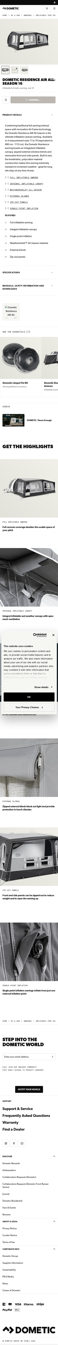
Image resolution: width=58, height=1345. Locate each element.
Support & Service (17, 1109)
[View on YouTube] (22, 1143)
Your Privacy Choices (27, 707)
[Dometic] (10, 8)
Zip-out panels (19, 202)
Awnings (28, 15)
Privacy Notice (9, 1228)
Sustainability (9, 1269)
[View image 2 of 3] (15, 70)
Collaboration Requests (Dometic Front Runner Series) (25, 1185)
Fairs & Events (9, 1207)
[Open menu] (54, 8)
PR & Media (17, 1276)
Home (4, 15)
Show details (41, 687)
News (15, 1283)
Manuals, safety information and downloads (23, 287)
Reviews (6, 1214)
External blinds (19, 196)
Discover (7, 1156)
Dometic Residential (22, 1200)
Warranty (10, 1122)
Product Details (12, 115)
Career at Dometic (21, 1290)
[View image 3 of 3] (24, 70)
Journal (5, 1194)
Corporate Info (10, 1249)
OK (29, 697)
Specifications (11, 272)
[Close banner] (53, 635)
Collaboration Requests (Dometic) (19, 1177)
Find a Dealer (13, 1129)
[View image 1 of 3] (5, 70)
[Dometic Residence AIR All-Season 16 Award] (11, 312)
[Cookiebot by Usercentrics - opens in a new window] (35, 635)
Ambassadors (9, 1170)
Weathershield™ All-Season (26, 190)
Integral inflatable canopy (26, 184)
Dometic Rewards (11, 1163)
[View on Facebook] (14, 1143)
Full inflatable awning (24, 178)
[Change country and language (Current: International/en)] (55, 2)
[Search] (47, 8)
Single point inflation (24, 209)
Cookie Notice (9, 1235)
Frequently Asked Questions (26, 1115)
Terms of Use (8, 1242)
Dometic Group (19, 1255)
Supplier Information (12, 1263)
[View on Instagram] (5, 1143)
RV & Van (15, 15)
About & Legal (9, 1221)
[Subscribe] (52, 1056)
